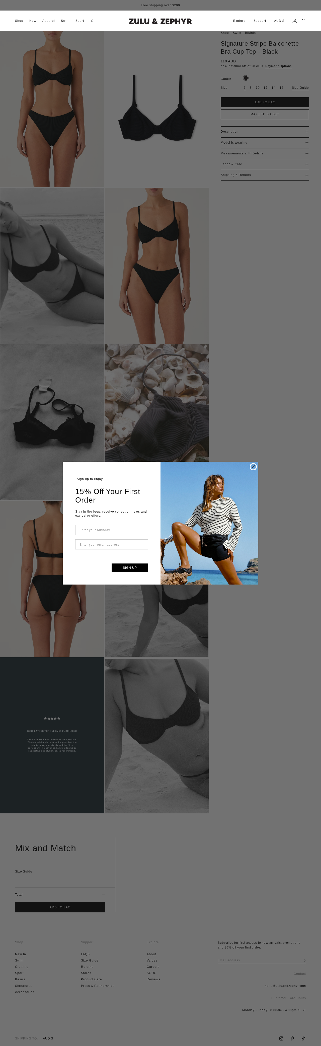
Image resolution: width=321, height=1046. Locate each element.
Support (260, 21)
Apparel (48, 21)
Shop (19, 21)
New (32, 21)
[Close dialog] (253, 467)
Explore (239, 21)
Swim (65, 21)
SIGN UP (130, 567)
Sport (79, 21)
